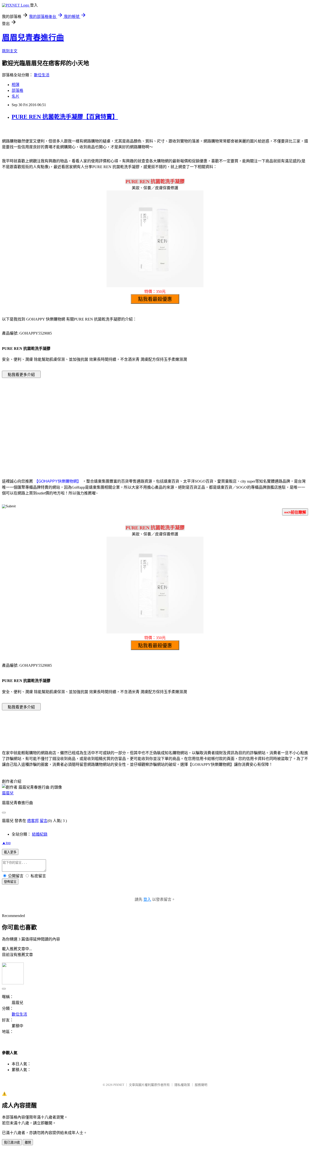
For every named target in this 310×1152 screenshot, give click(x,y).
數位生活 (41, 75)
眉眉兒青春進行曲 (33, 37)
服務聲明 (201, 1085)
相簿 (15, 85)
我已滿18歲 (12, 1142)
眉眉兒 (8, 793)
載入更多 (10, 852)
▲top (6, 843)
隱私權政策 (182, 1085)
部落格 (17, 90)
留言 (43, 821)
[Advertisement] (114, 421)
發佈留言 (10, 882)
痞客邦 (33, 821)
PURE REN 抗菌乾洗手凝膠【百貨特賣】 (65, 117)
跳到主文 (9, 51)
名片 (15, 96)
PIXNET (118, 1085)
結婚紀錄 (39, 834)
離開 (28, 1142)
